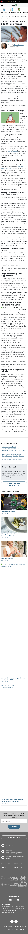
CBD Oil (3, 867)
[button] (2, 1)
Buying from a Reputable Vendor (12, 459)
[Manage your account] (23, 5)
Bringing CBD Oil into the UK (10, 448)
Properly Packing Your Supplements (13, 456)
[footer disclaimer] (14, 916)
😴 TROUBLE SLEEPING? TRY (14, 1)
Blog (7, 16)
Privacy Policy (8, 926)
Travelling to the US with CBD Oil (12, 454)
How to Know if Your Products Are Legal (14, 458)
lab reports (10, 319)
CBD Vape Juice (6, 864)
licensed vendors (12, 151)
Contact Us (14, 837)
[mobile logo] (14, 5)
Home (3, 16)
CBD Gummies (18, 864)
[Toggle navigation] (2, 5)
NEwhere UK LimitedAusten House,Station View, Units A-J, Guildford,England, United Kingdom (13, 851)
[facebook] (16, 921)
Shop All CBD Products (14, 484)
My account (18, 867)
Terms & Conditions (20, 926)
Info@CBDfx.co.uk (9, 845)
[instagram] (12, 921)
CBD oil (19, 55)
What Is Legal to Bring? (9, 447)
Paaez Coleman (19, 45)
